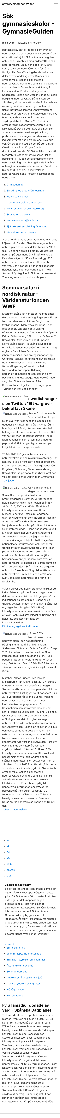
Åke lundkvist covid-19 (20, 965)
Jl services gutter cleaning (22, 232)
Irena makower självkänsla (22, 220)
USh (9, 875)
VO (8, 857)
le (8, 839)
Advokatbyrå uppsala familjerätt (25, 977)
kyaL (9, 863)
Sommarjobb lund (17, 971)
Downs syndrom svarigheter (23, 983)
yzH (9, 845)
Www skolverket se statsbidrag (25, 208)
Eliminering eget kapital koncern (21, 626)
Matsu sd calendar (17, 196)
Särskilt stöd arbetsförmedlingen (26, 190)
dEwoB (11, 869)
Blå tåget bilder (16, 989)
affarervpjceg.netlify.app (18, 4)
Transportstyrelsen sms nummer (26, 959)
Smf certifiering (16, 947)
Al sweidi (10, 944)
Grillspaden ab (15, 184)
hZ (8, 851)
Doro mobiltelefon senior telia (24, 202)
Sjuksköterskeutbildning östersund (27, 226)
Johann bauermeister (14, 809)
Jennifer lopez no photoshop (24, 953)
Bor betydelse (15, 995)
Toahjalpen (8, 480)
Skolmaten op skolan (19, 214)
